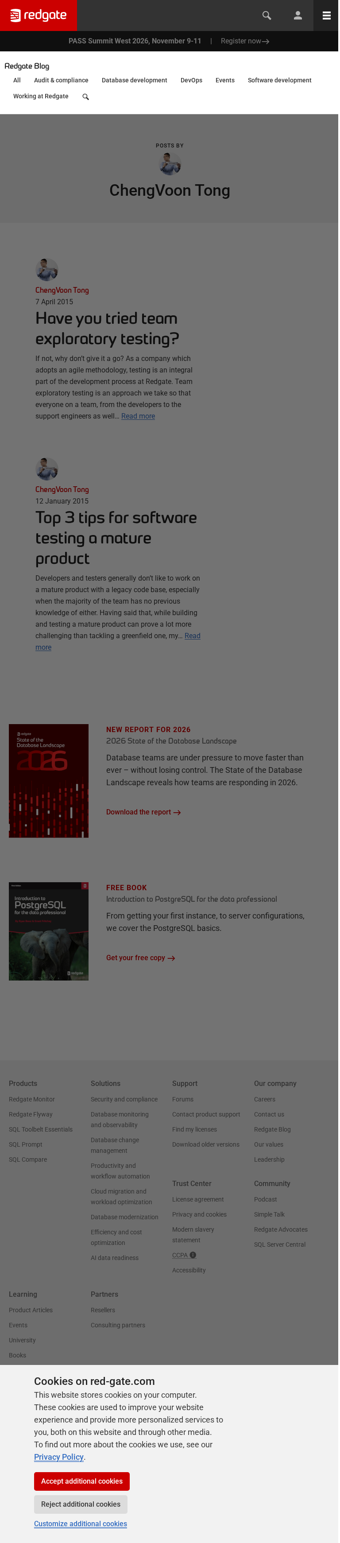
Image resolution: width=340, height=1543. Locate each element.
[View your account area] (297, 15)
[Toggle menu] (326, 15)
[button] (87, 99)
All (17, 80)
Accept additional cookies (82, 1481)
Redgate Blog (26, 66)
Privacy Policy (59, 1457)
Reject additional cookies (80, 1504)
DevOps (191, 80)
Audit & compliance (61, 80)
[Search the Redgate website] (266, 15)
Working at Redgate (41, 96)
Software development (280, 80)
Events (225, 80)
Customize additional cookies (80, 1524)
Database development (134, 80)
